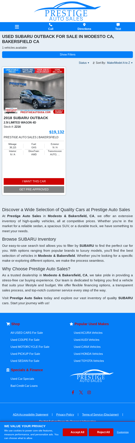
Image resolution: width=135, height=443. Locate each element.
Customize (123, 432)
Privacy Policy (65, 414)
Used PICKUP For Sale (25, 353)
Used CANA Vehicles (87, 346)
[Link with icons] (73, 392)
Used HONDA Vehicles (88, 353)
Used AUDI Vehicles (86, 339)
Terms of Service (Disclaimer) (100, 414)
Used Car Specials (22, 378)
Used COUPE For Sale (25, 339)
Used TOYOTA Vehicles (89, 360)
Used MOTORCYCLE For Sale (30, 346)
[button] (84, 63)
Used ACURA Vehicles (88, 332)
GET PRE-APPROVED (34, 189)
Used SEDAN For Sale (25, 360)
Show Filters (67, 54)
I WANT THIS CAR (34, 181)
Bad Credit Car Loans (24, 385)
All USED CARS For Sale (27, 332)
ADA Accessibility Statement (30, 414)
